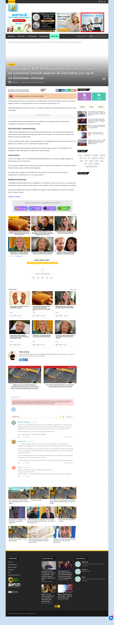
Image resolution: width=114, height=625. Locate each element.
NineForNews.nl (19, 256)
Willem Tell (85, 562)
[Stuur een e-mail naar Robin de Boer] (20, 360)
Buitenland (15, 42)
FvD (89, 158)
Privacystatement (12, 564)
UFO (86, 163)
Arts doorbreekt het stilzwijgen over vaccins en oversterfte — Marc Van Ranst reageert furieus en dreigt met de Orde (96, 113)
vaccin (90, 163)
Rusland (39, 263)
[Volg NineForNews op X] (49, 208)
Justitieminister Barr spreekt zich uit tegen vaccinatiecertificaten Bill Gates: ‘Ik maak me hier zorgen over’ (41, 521)
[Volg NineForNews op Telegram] (35, 208)
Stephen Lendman (14, 196)
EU (85, 158)
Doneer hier (54, 36)
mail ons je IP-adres (61, 402)
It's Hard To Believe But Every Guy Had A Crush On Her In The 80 (42, 253)
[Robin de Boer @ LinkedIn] (23, 360)
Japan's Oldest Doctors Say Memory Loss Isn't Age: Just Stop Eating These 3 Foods (42, 233)
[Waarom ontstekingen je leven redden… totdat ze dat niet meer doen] (82, 135)
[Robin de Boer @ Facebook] (26, 360)
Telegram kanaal (43, 36)
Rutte (97, 161)
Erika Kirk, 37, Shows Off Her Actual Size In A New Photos (19, 253)
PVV (86, 161)
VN (56, 263)
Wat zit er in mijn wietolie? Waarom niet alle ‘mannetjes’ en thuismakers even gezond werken (96, 126)
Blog (9, 572)
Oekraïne (101, 158)
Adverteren (11, 569)
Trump (51, 263)
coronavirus (95, 155)
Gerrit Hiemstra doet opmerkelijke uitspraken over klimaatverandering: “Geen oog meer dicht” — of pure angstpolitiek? (96, 120)
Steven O (84, 569)
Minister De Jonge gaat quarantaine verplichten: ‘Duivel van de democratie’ (64, 540)
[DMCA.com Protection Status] (23, 592)
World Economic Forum (91, 166)
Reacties (100, 107)
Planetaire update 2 (37, 500)
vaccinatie (96, 163)
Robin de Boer (14, 82)
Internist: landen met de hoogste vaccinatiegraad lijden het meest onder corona (38, 540)
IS (28, 263)
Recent (92, 107)
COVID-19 (102, 155)
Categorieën (20, 36)
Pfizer (81, 161)
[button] (21, 208)
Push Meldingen (32, 36)
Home (10, 42)
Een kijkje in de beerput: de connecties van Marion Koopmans (17, 521)
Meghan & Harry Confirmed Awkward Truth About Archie (65, 253)
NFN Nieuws (11, 36)
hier (50, 402)
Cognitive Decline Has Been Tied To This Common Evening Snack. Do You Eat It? (19, 233)
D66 (81, 158)
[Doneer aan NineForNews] (64, 208)
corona (80, 155)
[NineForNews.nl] (12, 7)
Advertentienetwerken (14, 575)
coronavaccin (87, 155)
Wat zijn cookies (12, 567)
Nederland (94, 158)
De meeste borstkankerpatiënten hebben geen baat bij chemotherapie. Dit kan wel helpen (62, 501)
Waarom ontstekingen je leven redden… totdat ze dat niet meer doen (96, 134)
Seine (83, 577)
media (32, 263)
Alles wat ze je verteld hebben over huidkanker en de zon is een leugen (19, 501)
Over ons (10, 562)
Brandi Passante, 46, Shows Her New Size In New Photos (65, 232)
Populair (82, 107)
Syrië (46, 263)
